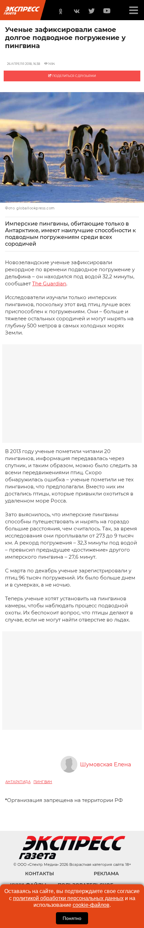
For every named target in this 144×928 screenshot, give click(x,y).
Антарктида (17, 782)
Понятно (72, 918)
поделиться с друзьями (74, 76)
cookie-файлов (91, 905)
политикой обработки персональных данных (68, 898)
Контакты (39, 874)
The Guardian (49, 283)
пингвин (42, 782)
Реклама (106, 874)
